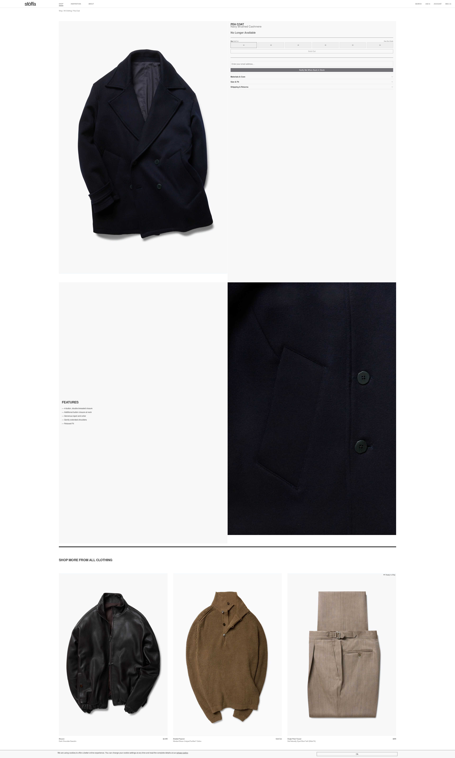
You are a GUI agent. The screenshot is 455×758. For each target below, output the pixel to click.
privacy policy (182, 752)
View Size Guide (388, 41)
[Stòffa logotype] (30, 4)
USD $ (427, 4)
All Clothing (68, 11)
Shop (60, 11)
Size (235, 41)
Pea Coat (76, 11)
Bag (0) (449, 4)
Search (418, 4)
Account (438, 4)
